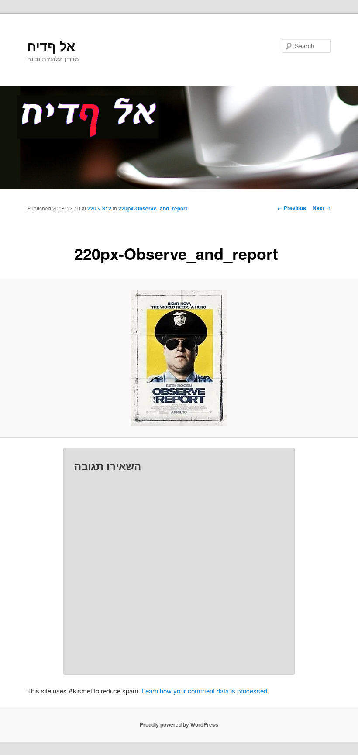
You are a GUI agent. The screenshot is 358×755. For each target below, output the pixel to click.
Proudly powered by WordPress (179, 724)
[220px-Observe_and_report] (179, 358)
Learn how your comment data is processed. (205, 690)
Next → (322, 208)
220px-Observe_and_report (152, 208)
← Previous (291, 208)
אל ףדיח (51, 45)
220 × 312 (99, 208)
